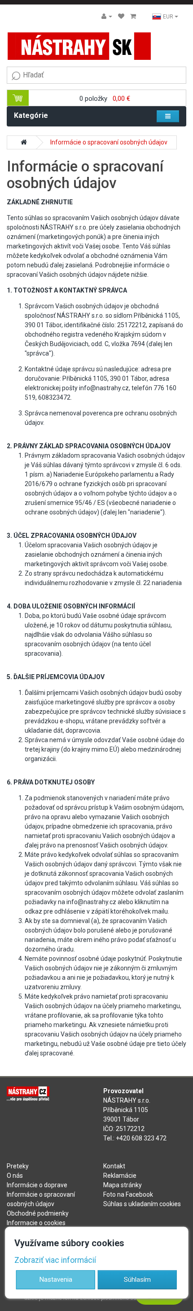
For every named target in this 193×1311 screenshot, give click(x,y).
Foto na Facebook (128, 1194)
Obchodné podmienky (38, 1213)
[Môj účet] (106, 16)
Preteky (18, 1166)
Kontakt (114, 1166)
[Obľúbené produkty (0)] (121, 16)
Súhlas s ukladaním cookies (142, 1203)
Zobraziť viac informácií (55, 1259)
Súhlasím (137, 1279)
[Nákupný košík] (133, 16)
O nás (15, 1175)
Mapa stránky (122, 1185)
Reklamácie (119, 1175)
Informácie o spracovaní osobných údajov (108, 142)
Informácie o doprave (37, 1185)
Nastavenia (55, 1279)
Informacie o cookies (36, 1222)
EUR (169, 17)
